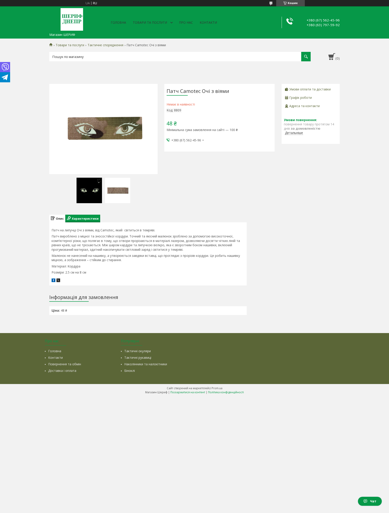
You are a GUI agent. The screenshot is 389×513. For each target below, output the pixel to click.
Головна (118, 22)
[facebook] (53, 281)
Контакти (208, 22)
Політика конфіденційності (226, 392)
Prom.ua (217, 388)
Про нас (186, 22)
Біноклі (129, 370)
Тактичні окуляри (137, 351)
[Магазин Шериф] (71, 18)
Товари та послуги (150, 22)
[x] (58, 281)
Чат (373, 501)
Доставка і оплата (62, 370)
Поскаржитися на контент (187, 392)
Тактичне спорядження (105, 45)
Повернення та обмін (64, 364)
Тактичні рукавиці (137, 357)
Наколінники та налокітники (145, 364)
